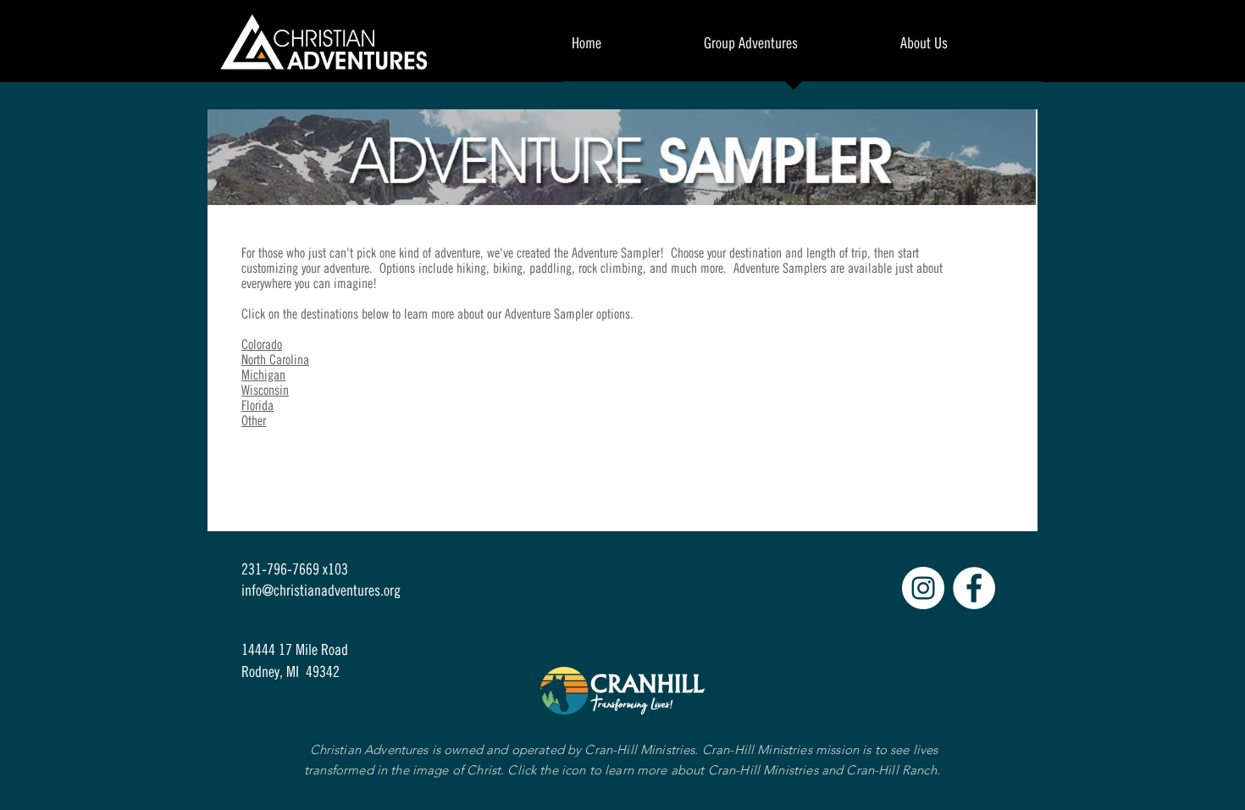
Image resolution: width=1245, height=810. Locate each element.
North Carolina (275, 359)
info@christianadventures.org (321, 590)
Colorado (261, 344)
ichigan (267, 374)
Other (253, 420)
